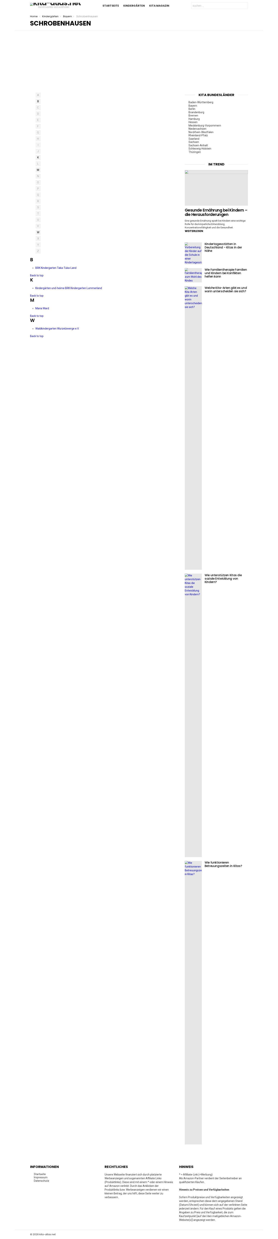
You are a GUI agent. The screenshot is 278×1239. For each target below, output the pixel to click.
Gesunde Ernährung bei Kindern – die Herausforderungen (216, 212)
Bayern (193, 105)
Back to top (36, 275)
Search (244, 6)
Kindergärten (134, 6)
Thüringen (195, 152)
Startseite (111, 6)
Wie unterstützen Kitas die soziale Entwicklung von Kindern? (223, 578)
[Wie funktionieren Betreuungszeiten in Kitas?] (193, 1002)
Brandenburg (196, 112)
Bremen (193, 115)
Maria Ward (42, 308)
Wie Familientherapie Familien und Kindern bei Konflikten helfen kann (226, 273)
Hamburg (194, 118)
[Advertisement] (139, 64)
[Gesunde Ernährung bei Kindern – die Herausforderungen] (216, 188)
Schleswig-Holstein (200, 148)
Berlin (192, 108)
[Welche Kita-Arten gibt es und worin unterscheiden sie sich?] (193, 428)
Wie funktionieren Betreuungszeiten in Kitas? (223, 864)
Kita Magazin (159, 6)
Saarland (194, 138)
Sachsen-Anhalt (198, 145)
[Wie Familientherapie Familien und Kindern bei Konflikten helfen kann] (193, 275)
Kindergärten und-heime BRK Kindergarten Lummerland (68, 288)
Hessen (193, 122)
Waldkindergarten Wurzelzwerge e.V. (57, 328)
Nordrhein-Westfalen (201, 132)
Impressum (40, 1177)
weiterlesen (194, 231)
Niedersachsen (197, 128)
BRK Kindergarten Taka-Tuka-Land (55, 267)
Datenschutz (41, 1180)
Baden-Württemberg (201, 102)
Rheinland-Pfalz (198, 135)
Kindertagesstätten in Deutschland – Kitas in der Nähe (223, 247)
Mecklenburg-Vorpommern (205, 125)
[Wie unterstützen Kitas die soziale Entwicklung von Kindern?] (193, 715)
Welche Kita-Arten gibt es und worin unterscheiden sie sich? (226, 289)
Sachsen (194, 141)
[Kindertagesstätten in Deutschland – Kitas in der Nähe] (193, 253)
